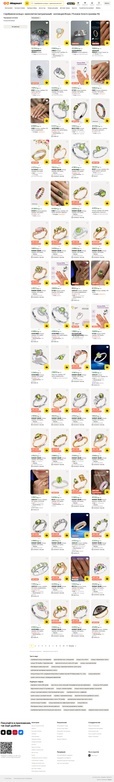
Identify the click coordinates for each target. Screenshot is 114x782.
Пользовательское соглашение (23, 778)
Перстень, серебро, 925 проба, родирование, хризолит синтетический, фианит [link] (59, 375)
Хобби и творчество (37, 750)
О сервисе (60, 734)
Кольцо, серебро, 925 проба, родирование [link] (39, 129)
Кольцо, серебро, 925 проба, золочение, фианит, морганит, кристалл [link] (79, 375)
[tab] (9, 8)
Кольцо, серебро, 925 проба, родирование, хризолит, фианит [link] (100, 211)
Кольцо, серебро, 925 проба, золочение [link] (39, 500)
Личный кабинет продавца (64, 755)
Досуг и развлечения (38, 726)
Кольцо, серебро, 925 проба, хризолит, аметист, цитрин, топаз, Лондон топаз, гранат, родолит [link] (99, 129)
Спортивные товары (37, 760)
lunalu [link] (54, 50)
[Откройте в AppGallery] (14, 734)
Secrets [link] (94, 128)
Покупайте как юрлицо (63, 731)
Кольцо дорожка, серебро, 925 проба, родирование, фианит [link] (100, 500)
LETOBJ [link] (74, 90)
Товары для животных (38, 763)
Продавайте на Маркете (64, 758)
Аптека (34, 744)
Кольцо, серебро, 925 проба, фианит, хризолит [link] (60, 129)
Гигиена (34, 734)
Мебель (34, 728)
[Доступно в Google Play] (9, 734)
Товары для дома (36, 742)
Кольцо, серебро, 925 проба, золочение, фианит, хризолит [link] (59, 170)
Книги (33, 755)
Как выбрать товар (62, 726)
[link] (41, 659)
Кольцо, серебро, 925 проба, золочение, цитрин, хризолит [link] (79, 500)
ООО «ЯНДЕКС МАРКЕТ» (104, 777)
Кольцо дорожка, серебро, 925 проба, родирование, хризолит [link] (99, 543)
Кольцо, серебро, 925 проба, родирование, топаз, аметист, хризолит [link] (59, 543)
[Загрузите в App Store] (3, 734)
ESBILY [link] (94, 90)
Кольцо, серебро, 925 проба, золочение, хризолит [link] (99, 251)
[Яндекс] (109, 779)
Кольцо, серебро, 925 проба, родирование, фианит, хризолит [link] (78, 129)
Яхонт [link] (94, 169)
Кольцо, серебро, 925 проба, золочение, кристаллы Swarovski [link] (79, 458)
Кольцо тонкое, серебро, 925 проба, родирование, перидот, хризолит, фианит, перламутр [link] (80, 334)
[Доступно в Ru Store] (20, 734)
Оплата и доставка (62, 728)
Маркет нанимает (93, 736)
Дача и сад (35, 752)
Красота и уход (36, 747)
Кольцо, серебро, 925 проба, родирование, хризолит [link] (38, 419)
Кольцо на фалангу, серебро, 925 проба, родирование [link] (99, 91)
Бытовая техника (36, 731)
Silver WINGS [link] (55, 128)
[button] (35, 17)
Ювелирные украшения (38, 771)
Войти (107, 3)
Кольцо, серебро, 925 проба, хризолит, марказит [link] (60, 211)
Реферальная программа (95, 728)
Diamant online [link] (56, 169)
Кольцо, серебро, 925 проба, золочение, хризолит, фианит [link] (59, 251)
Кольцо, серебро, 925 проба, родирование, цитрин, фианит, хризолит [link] (79, 630)
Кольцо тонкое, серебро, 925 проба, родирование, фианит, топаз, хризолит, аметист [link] (60, 91)
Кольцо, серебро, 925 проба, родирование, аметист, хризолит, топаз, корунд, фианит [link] (99, 587)
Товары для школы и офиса (39, 758)
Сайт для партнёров (63, 763)
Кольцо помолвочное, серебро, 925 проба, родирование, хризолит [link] (100, 375)
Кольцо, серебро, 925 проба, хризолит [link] (39, 91)
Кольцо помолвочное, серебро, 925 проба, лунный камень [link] (60, 51)
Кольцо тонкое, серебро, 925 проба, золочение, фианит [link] (79, 587)
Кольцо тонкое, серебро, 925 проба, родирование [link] (58, 500)
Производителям (93, 731)
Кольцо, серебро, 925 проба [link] (37, 170)
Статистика (8, 778)
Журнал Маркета (62, 739)
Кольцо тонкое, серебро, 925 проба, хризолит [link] (58, 291)
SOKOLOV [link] (74, 290)
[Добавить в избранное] (47, 23)
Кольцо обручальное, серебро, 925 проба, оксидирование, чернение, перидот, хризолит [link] (39, 51)
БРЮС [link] (33, 90)
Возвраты (60, 736)
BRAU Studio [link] (75, 128)
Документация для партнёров (65, 760)
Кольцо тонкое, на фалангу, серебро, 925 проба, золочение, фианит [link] (100, 51)
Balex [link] (53, 499)
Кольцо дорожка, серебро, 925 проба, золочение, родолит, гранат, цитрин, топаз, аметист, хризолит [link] (39, 211)
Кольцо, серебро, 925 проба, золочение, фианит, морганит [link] (38, 251)
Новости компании (93, 726)
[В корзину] (46, 43)
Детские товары (36, 768)
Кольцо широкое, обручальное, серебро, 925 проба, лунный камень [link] (80, 51)
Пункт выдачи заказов (94, 734)
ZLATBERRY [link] (55, 90)
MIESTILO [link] (74, 586)
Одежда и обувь (36, 739)
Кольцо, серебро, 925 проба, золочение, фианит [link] (80, 543)
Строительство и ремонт (39, 766)
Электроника (35, 736)
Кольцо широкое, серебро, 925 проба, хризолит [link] (79, 91)
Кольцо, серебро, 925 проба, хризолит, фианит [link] (78, 170)
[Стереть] (62, 3)
